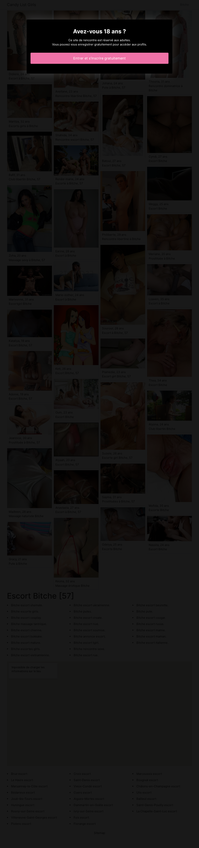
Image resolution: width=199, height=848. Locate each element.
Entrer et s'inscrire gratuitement (99, 58)
